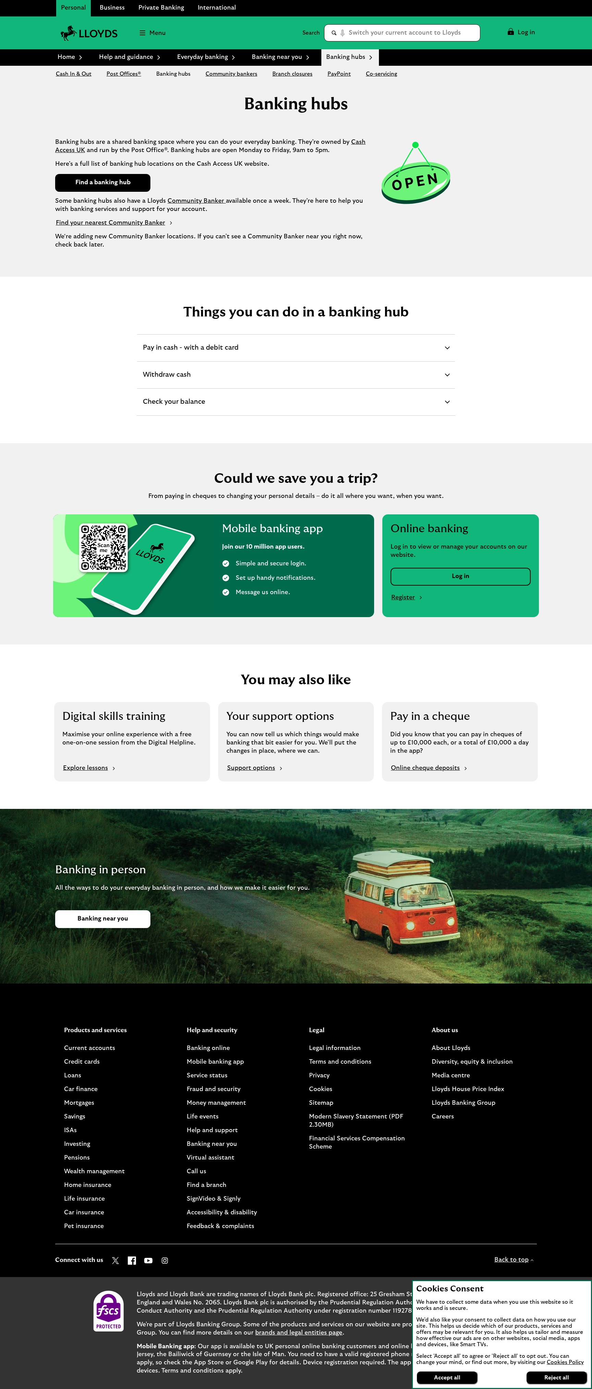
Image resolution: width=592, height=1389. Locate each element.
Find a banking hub (103, 182)
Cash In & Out (73, 74)
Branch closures (292, 74)
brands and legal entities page (299, 1333)
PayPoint (339, 74)
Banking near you (277, 57)
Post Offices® (124, 74)
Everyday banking (202, 57)
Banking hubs (173, 74)
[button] (521, 32)
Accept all (447, 1377)
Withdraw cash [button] (167, 379)
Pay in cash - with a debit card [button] (190, 352)
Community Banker (197, 201)
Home (66, 57)
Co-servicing (381, 74)
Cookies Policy (565, 1362)
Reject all (556, 1377)
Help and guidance (126, 57)
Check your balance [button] (174, 406)
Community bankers (231, 74)
